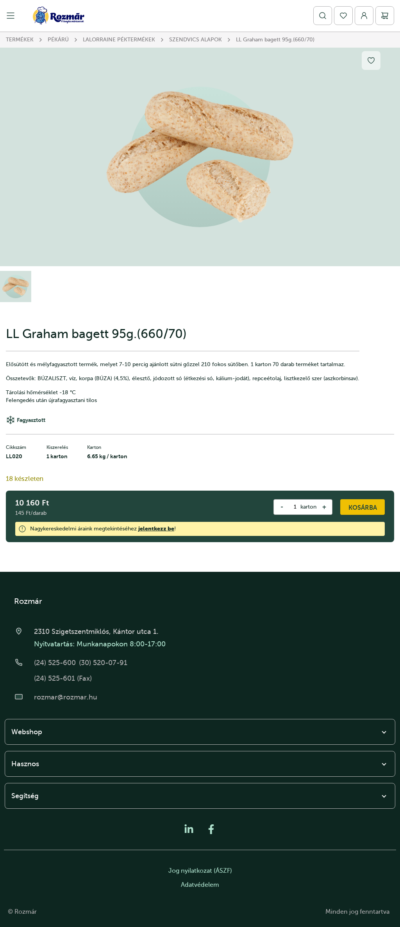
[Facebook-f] (211, 829)
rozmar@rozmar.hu (65, 697)
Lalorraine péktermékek (119, 40)
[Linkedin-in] (189, 829)
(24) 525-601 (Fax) (63, 678)
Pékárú (58, 40)
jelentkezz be (156, 528)
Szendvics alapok (195, 40)
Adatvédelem (200, 884)
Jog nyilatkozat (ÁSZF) (200, 870)
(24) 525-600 (55, 663)
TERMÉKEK (20, 40)
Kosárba (362, 507)
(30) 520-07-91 (103, 663)
